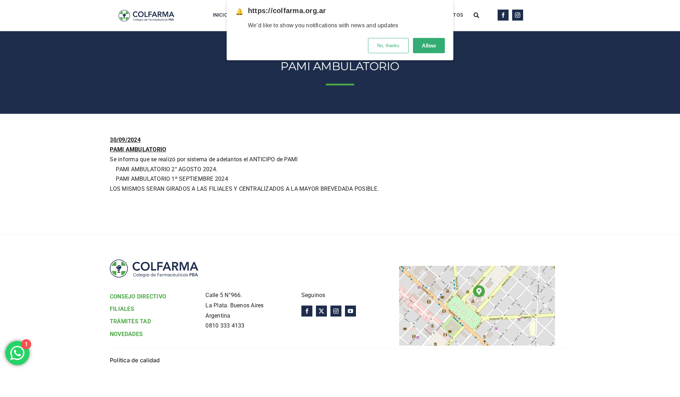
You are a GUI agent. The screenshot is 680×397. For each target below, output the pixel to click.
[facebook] (503, 15)
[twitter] (321, 311)
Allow (429, 46)
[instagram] (517, 15)
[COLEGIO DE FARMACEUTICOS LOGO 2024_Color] (146, 6)
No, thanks (388, 45)
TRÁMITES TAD (130, 321)
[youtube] (350, 311)
